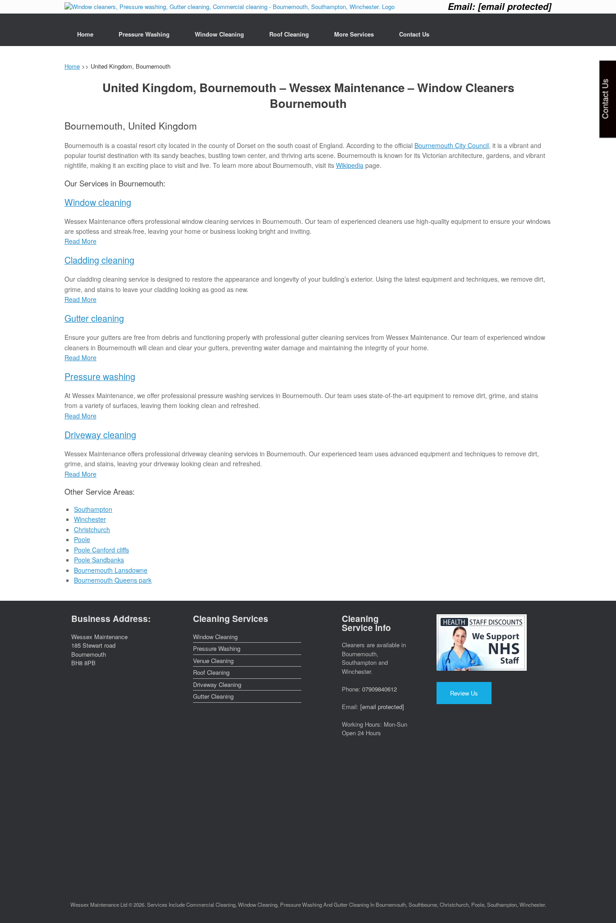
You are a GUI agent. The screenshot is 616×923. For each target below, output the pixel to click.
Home (85, 34)
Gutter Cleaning (213, 696)
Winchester (90, 519)
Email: (500, 6)
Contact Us (414, 34)
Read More (80, 241)
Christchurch (92, 529)
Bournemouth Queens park (113, 579)
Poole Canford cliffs (101, 549)
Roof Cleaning (289, 34)
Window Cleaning (219, 34)
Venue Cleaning (213, 660)
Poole (82, 539)
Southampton (93, 509)
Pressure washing (99, 376)
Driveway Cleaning (217, 684)
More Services (354, 34)
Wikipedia (349, 165)
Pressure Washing (144, 34)
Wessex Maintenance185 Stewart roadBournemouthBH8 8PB (99, 650)
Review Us (464, 693)
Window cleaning (97, 202)
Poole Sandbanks (99, 559)
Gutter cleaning (94, 318)
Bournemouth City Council (451, 145)
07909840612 (379, 689)
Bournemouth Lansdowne (110, 570)
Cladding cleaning (99, 259)
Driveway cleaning (100, 434)
